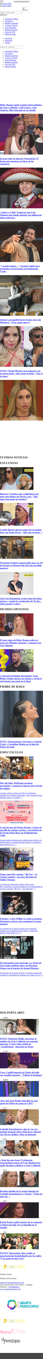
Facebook (8, 38)
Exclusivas (9, 21)
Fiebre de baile (10, 34)
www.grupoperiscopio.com (10, 1289)
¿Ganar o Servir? (11, 25)
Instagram (8, 40)
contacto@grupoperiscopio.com (12, 1283)
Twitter (7, 43)
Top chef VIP (10, 32)
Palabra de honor (11, 30)
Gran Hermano (10, 28)
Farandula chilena (11, 19)
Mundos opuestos (11, 23)
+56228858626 (13, 1287)
